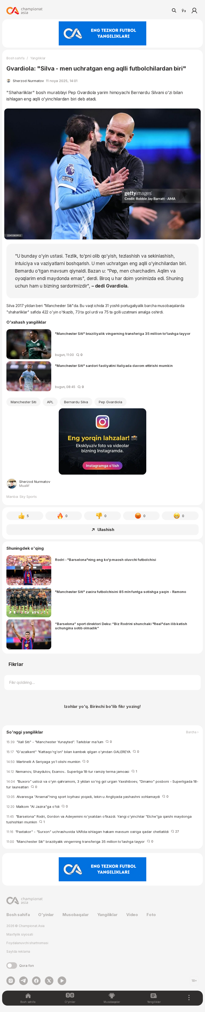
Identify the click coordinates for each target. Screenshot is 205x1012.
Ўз (184, 11)
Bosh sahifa (15, 58)
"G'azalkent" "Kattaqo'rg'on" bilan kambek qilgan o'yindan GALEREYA (72, 752)
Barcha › (192, 732)
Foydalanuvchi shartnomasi (27, 943)
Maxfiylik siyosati (19, 934)
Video (132, 914)
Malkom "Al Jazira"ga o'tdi (37, 806)
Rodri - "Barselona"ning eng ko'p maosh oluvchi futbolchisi (105, 559)
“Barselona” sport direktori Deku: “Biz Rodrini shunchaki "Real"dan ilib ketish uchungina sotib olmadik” (121, 626)
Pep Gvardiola (110, 402)
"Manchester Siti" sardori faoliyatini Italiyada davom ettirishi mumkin (114, 365)
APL (50, 402)
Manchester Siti (23, 402)
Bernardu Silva (76, 402)
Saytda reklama (18, 951)
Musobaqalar (75, 914)
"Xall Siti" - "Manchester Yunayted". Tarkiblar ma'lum (59, 742)
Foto (151, 914)
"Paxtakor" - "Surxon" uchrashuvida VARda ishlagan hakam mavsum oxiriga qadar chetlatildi (92, 831)
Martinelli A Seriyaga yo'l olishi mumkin (47, 761)
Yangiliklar (38, 58)
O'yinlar (46, 914)
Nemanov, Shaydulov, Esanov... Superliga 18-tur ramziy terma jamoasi (71, 771)
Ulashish (105, 529)
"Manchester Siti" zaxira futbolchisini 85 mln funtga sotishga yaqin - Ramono (120, 592)
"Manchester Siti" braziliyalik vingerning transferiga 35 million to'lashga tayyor (122, 333)
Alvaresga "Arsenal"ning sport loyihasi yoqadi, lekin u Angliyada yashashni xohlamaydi (87, 796)
